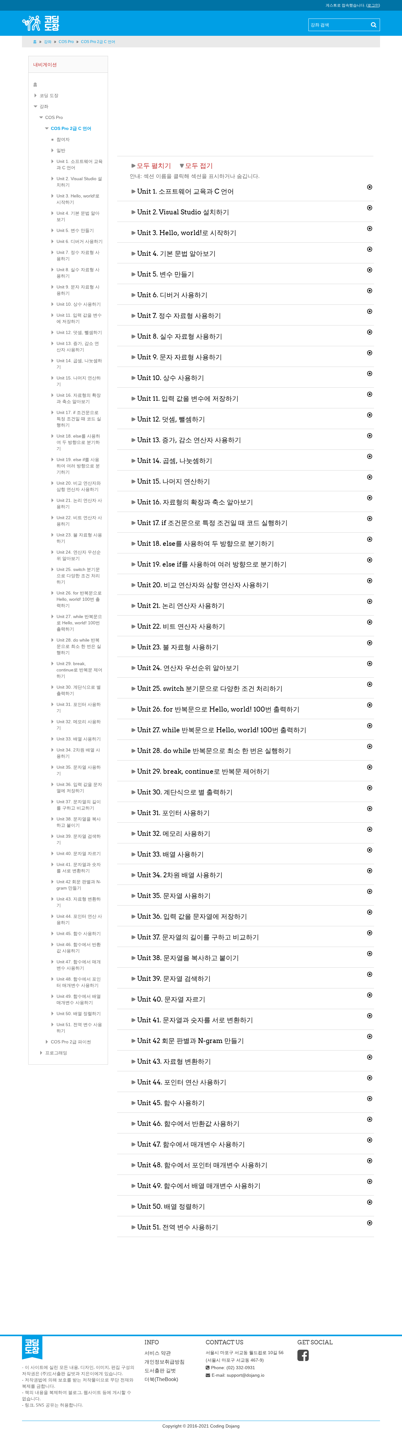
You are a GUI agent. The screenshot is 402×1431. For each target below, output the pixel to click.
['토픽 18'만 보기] (370, 538)
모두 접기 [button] (199, 165)
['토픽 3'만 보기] (370, 227)
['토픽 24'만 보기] (370, 663)
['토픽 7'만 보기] (370, 310)
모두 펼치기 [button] (154, 165)
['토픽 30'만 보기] (370, 787)
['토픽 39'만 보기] (370, 973)
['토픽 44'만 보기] (370, 1077)
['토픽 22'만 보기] (370, 621)
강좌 (44, 106)
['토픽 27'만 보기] (370, 725)
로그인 (373, 5)
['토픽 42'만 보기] (370, 1035)
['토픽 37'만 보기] (370, 932)
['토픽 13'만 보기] (370, 435)
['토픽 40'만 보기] (370, 994)
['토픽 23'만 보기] (370, 642)
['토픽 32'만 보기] (370, 828)
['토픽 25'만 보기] (370, 683)
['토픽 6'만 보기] (370, 290)
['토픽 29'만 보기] (370, 766)
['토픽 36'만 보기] (370, 911)
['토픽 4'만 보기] (370, 248)
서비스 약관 (157, 1353)
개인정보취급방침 (164, 1361)
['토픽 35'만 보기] (370, 890)
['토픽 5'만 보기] (370, 269)
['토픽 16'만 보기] (370, 497)
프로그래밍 (56, 1052)
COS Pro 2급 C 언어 (71, 128)
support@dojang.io (245, 1375)
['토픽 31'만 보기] (370, 808)
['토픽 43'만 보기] (370, 1056)
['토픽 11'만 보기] (370, 393)
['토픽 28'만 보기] (370, 745)
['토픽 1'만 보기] (370, 186)
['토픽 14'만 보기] (370, 455)
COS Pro (54, 117)
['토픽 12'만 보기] (370, 414)
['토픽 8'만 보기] (370, 331)
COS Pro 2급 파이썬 (71, 1041)
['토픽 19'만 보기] (370, 559)
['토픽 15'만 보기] (370, 476)
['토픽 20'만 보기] (370, 580)
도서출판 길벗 (160, 1370)
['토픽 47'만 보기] (370, 1139)
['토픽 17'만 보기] (370, 518)
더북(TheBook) (161, 1379)
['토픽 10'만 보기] (370, 373)
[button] (245, 191)
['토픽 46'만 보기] (370, 1118)
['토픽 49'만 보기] (370, 1180)
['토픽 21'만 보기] (370, 600)
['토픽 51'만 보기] (370, 1222)
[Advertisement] (245, 100)
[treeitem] (68, 84)
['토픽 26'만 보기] (370, 704)
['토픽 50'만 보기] (370, 1201)
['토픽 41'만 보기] (370, 1015)
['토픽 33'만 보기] (370, 849)
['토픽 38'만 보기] (370, 953)
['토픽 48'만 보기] (370, 1160)
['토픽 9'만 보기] (370, 352)
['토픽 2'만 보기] (370, 207)
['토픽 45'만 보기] (370, 1098)
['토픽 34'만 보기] (370, 870)
